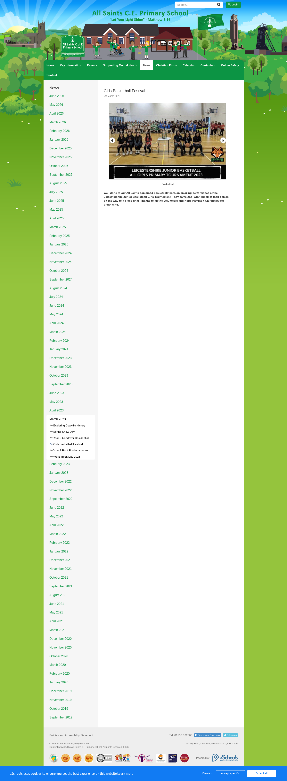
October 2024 (58, 270)
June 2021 (56, 603)
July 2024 (56, 296)
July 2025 (56, 192)
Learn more (125, 773)
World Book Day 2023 (66, 456)
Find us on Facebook (208, 735)
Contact (51, 75)
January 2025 (58, 244)
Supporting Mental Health (120, 65)
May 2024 (56, 314)
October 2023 (58, 375)
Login (234, 4)
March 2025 (57, 227)
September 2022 (60, 498)
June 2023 (56, 393)
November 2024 (60, 262)
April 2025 (56, 218)
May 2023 (56, 401)
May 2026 (56, 104)
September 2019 (60, 717)
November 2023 (60, 366)
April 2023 (56, 410)
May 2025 (56, 209)
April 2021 (56, 621)
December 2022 (60, 481)
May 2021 (56, 612)
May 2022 (56, 516)
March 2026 (57, 122)
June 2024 (56, 305)
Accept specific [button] (230, 773)
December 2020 (60, 638)
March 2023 (57, 419)
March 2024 (57, 332)
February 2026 (59, 130)
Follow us (231, 735)
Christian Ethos (166, 65)
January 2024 (58, 349)
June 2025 (56, 200)
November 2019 (60, 700)
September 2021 (60, 586)
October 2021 (58, 577)
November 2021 (60, 568)
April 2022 (56, 525)
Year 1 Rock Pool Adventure (70, 450)
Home (50, 65)
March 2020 (57, 664)
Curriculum (208, 65)
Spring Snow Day (64, 431)
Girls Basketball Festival (68, 444)
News (146, 65)
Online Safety (230, 65)
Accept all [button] (262, 773)
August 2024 (58, 288)
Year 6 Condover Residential (71, 437)
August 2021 (58, 595)
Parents (92, 65)
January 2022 (58, 551)
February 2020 (59, 673)
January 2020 (58, 682)
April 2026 (56, 113)
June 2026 (56, 96)
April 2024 (56, 323)
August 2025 (58, 183)
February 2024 (59, 340)
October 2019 (58, 708)
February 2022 (59, 542)
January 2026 (58, 139)
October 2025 (58, 166)
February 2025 (59, 235)
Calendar (189, 65)
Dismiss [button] (207, 773)
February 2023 (59, 464)
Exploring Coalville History (69, 425)
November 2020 (60, 647)
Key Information (70, 65)
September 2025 (60, 174)
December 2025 (60, 148)
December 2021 (60, 560)
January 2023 (58, 472)
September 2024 (60, 279)
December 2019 (60, 691)
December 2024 (60, 253)
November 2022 (60, 490)
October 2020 (58, 656)
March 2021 (57, 630)
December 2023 (60, 358)
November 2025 (60, 157)
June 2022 (56, 507)
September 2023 (60, 384)
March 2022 (57, 534)
